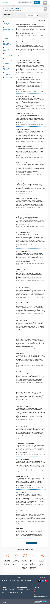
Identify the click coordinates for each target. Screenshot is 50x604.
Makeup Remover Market (23, 303)
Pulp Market (19, 528)
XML (11, 582)
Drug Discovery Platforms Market (25, 96)
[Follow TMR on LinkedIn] (42, 580)
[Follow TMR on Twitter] (39, 580)
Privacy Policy (5, 582)
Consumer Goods (6, 35)
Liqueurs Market (21, 42)
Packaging (7, 74)
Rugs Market (20, 353)
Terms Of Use (4, 580)
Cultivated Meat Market (23, 406)
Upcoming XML (16, 582)
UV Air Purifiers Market (22, 214)
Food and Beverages (7, 60)
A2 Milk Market (20, 270)
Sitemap (23, 582)
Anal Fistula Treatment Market (24, 113)
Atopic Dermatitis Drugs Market (25, 443)
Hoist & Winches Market (23, 459)
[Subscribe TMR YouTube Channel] (45, 580)
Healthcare (7, 63)
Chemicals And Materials (8, 29)
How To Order (20, 580)
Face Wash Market (21, 371)
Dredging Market (21, 181)
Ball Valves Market (21, 426)
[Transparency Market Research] (5, 2)
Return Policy (28, 580)
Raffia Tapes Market (22, 476)
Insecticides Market (21, 162)
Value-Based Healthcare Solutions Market (28, 60)
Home (4, 5)
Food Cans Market (21, 320)
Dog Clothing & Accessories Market (26, 24)
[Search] (30, 2)
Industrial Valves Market (23, 232)
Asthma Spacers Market (23, 129)
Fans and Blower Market (23, 251)
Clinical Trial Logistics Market (24, 77)
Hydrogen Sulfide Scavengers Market (27, 198)
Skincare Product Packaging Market (26, 336)
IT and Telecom (8, 72)
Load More (31, 543)
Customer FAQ (12, 580)
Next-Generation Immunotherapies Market (28, 389)
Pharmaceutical (8, 77)
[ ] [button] (3, 21)
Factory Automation (7, 55)
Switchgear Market (21, 492)
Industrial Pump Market (22, 511)
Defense (7, 38)
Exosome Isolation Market (23, 287)
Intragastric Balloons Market (24, 146)
